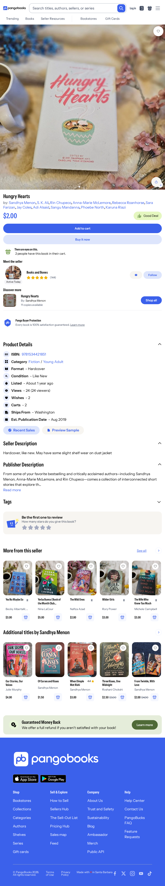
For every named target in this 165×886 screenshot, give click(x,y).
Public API (95, 852)
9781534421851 (34, 354)
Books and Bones (37, 272)
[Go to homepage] (14, 8)
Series (18, 843)
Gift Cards (112, 19)
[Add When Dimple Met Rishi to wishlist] (91, 648)
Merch (92, 843)
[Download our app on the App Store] (26, 778)
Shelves (19, 834)
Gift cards (21, 852)
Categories (22, 818)
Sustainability (98, 818)
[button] (82, 345)
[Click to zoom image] (82, 107)
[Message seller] (136, 275)
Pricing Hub (59, 826)
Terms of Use (50, 873)
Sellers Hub (59, 809)
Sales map (58, 834)
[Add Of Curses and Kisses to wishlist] (59, 648)
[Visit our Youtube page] (141, 873)
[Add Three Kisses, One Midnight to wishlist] (123, 648)
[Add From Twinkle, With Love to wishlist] (155, 648)
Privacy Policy (65, 873)
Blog (91, 826)
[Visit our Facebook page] (114, 873)
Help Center (135, 800)
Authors (19, 826)
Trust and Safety (100, 809)
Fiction (34, 362)
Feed (54, 843)
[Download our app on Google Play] (53, 779)
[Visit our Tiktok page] (149, 873)
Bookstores (88, 19)
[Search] (121, 8)
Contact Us (134, 809)
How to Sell (59, 800)
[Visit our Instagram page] (132, 873)
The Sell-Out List (64, 818)
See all (141, 550)
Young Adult (53, 362)
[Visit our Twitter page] (123, 873)
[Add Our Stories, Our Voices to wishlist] (26, 648)
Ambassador (97, 834)
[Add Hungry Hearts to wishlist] (158, 31)
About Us (95, 800)
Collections (22, 809)
